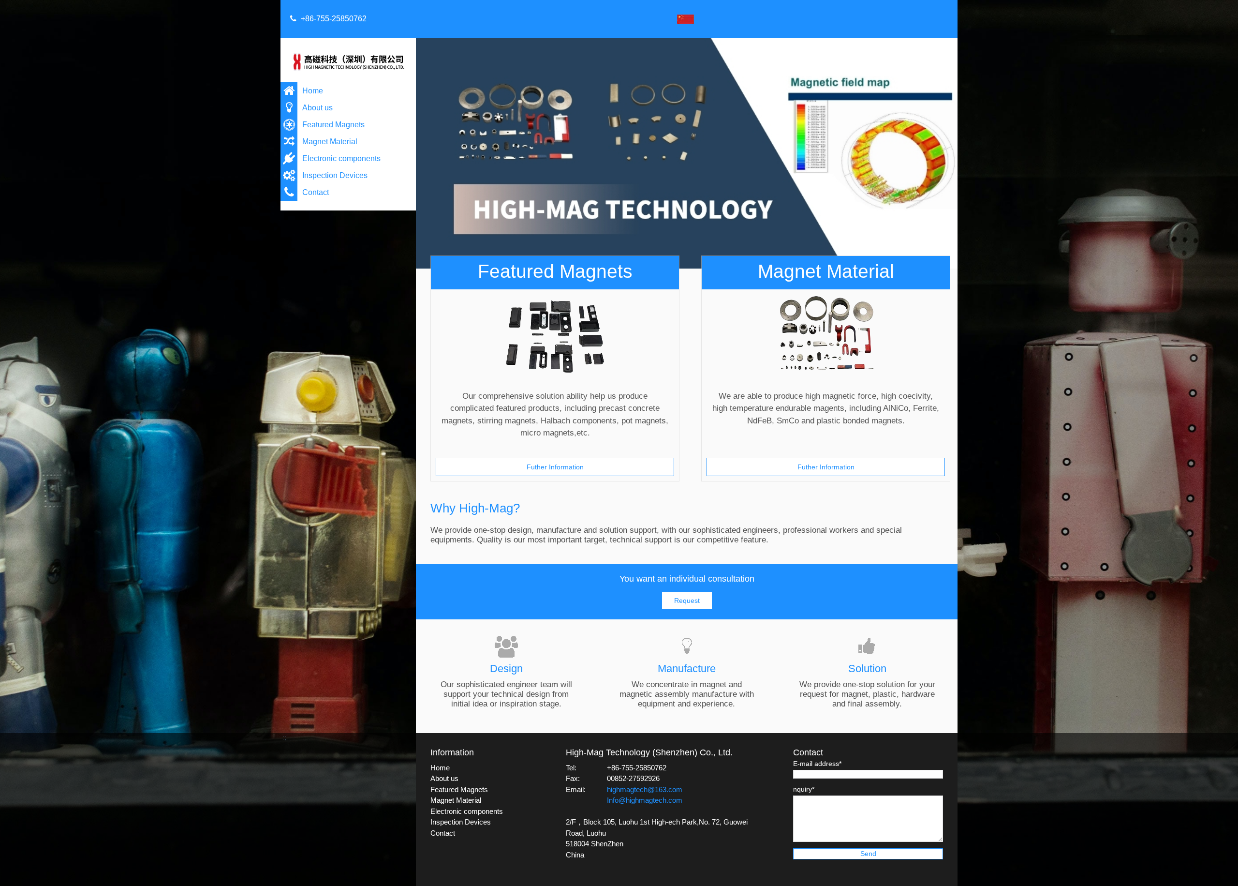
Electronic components (341, 158)
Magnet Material (329, 141)
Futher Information (555, 467)
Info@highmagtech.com (644, 800)
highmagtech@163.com (644, 789)
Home (312, 91)
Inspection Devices (335, 175)
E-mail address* (817, 763)
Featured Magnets (333, 124)
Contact (315, 192)
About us (317, 108)
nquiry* (803, 789)
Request (687, 600)
